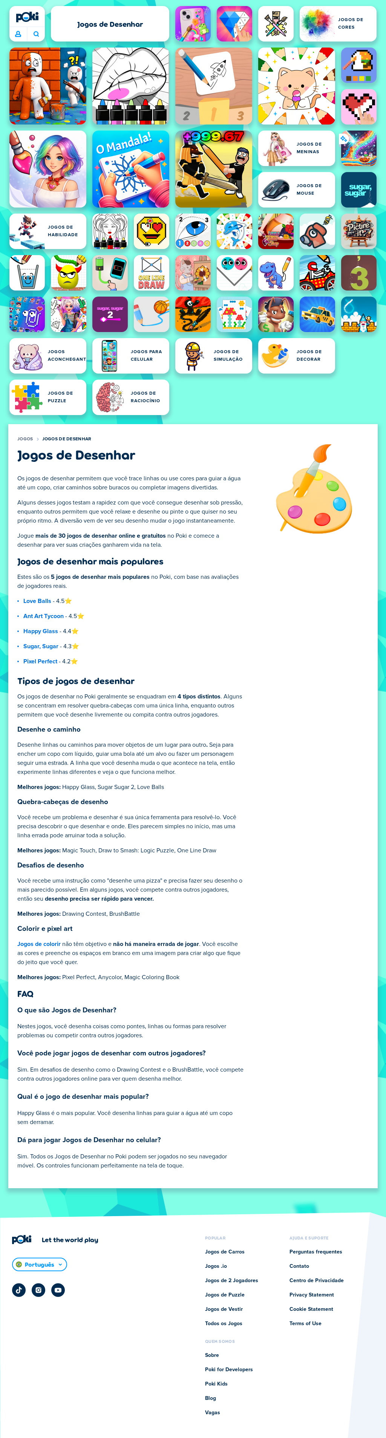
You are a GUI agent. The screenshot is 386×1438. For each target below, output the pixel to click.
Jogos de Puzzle (225, 1295)
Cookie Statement (311, 1309)
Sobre (212, 1355)
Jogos (25, 439)
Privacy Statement (312, 1295)
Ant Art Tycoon (43, 616)
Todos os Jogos (223, 1323)
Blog (210, 1398)
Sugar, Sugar (40, 646)
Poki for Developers (229, 1369)
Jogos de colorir (39, 944)
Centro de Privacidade (317, 1280)
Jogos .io (216, 1266)
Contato (299, 1266)
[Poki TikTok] (19, 1290)
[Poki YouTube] (58, 1290)
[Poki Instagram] (38, 1290)
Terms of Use (306, 1323)
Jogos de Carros (225, 1252)
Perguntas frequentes (316, 1252)
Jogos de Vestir (224, 1309)
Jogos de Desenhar (67, 439)
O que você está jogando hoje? (36, 34)
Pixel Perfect (40, 661)
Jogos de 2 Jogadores (231, 1280)
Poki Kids (216, 1384)
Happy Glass (40, 631)
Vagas (212, 1412)
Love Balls (37, 601)
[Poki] (27, 17)
